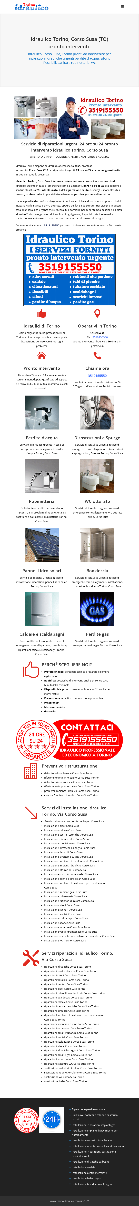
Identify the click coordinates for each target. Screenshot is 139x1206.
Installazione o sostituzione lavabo (92, 1140)
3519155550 (51, 225)
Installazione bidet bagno (86, 1178)
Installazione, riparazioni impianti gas (93, 1125)
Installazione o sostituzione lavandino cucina (98, 1146)
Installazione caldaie (83, 1167)
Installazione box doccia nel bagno (92, 1184)
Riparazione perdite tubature (88, 1109)
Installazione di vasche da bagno (91, 1161)
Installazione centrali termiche (89, 1172)
